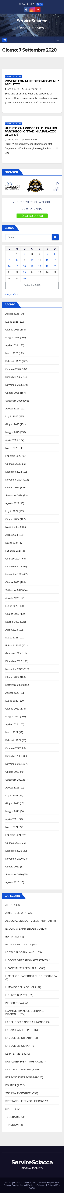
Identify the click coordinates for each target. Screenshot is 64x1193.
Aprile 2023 (11, 629)
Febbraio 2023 (13, 645)
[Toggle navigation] (58, 40)
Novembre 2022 (14, 669)
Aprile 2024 (11, 535)
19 (47, 266)
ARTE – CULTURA (15, 913)
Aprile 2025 (11, 440)
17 (32, 266)
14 (9, 266)
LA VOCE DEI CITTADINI (19, 1038)
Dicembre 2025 (13, 377)
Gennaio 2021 (13, 843)
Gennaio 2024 (13, 558)
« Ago (8, 294)
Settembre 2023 (14, 590)
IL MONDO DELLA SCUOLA (20, 987)
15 (16, 266)
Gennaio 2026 (13, 369)
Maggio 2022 (12, 716)
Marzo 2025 (11, 448)
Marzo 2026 (11, 353)
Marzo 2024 (11, 543)
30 (24, 278)
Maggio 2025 (12, 432)
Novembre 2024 (14, 479)
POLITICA (10, 1085)
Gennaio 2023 (13, 653)
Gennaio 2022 (13, 748)
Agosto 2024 (12, 503)
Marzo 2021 (11, 827)
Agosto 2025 (12, 408)
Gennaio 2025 (13, 464)
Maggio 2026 (12, 337)
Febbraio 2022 (13, 740)
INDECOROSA (13, 1003)
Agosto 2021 (12, 787)
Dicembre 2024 (13, 472)
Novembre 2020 (14, 858)
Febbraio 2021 (13, 835)
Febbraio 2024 (13, 550)
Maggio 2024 (12, 527)
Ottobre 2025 (12, 393)
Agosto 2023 (12, 598)
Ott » (15, 294)
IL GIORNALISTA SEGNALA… (22, 968)
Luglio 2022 (11, 701)
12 (47, 260)
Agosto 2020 (12, 882)
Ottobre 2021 (12, 772)
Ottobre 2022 (12, 677)
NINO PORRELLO (33, 89)
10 (32, 260)
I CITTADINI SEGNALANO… (21, 952)
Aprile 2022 (11, 724)
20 (54, 266)
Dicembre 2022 (13, 661)
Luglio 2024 (11, 511)
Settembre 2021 (14, 779)
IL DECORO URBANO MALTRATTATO (26, 960)
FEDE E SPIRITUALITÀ (18, 944)
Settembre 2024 (14, 495)
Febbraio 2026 (13, 361)
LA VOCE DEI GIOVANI (18, 1046)
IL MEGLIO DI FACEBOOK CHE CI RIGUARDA (31, 976)
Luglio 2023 (11, 606)
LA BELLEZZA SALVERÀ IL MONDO (25, 1022)
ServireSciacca (32, 21)
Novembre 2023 (14, 574)
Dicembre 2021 (13, 756)
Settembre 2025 (14, 400)
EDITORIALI (12, 936)
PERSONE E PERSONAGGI (21, 1077)
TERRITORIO (12, 1117)
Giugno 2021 (12, 803)
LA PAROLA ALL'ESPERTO (20, 1030)
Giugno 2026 (12, 329)
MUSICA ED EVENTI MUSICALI (23, 1061)
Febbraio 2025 (13, 456)
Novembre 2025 (14, 385)
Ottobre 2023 (12, 582)
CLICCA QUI (34, 216)
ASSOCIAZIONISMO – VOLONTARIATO (27, 921)
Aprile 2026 (11, 345)
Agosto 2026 (12, 314)
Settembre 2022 (14, 685)
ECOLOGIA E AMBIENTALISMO (22, 928)
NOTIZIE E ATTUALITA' (13, 76)
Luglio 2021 (11, 795)
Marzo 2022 (11, 732)
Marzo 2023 (11, 637)
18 (39, 266)
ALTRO (9, 905)
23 (24, 272)
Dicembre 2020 (13, 851)
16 (24, 266)
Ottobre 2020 (12, 866)
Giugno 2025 (12, 424)
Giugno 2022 (12, 708)
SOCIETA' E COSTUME (18, 1093)
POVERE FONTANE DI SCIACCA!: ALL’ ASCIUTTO (32, 82)
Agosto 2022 (12, 693)
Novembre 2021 (14, 764)
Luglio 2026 (11, 321)
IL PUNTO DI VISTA (16, 995)
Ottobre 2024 (12, 487)
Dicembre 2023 (13, 566)
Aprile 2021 (11, 819)
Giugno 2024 (12, 519)
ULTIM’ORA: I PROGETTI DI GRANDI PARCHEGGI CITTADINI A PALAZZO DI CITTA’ (31, 131)
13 (54, 260)
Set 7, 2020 (13, 89)
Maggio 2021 (12, 811)
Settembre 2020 (14, 874)
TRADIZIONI (12, 1125)
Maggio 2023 (12, 622)
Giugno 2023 (12, 614)
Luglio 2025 (11, 416)
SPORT (9, 1109)
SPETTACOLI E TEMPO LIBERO (23, 1101)
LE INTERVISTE (14, 1053)
